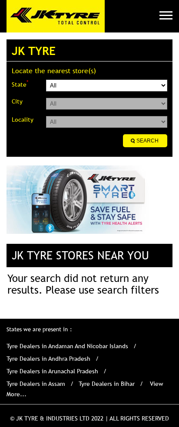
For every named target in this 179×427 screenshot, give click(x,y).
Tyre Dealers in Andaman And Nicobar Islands (67, 346)
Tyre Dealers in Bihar (107, 383)
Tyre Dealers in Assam (36, 383)
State (20, 84)
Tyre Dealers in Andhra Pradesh (48, 358)
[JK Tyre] (56, 16)
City (17, 101)
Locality (22, 119)
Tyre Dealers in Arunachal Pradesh (52, 371)
